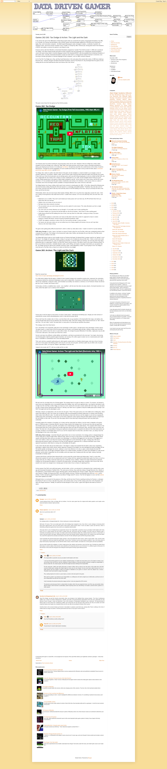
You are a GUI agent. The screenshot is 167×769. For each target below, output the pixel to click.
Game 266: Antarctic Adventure (119, 233)
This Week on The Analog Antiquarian (119, 148)
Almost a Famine (116, 174)
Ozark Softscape (128, 106)
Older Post (101, 660)
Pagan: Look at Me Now (117, 153)
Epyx (123, 94)
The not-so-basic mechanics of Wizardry (53, 669)
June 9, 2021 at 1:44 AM (54, 509)
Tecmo (114, 119)
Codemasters (121, 122)
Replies (43, 552)
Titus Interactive (122, 133)
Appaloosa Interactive (114, 121)
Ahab (45, 555)
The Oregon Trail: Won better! (51, 742)
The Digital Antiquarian (117, 147)
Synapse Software (125, 111)
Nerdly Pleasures (116, 164)
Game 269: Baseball (117, 239)
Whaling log (114, 44)
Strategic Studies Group (115, 111)
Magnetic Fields (117, 128)
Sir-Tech (112, 94)
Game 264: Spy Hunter (117, 229)
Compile (126, 122)
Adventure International (120, 102)
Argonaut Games (123, 121)
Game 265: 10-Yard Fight (118, 231)
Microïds (126, 128)
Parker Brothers (118, 114)
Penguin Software (128, 109)
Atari (111, 93)
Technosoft (116, 133)
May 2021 (115, 219)
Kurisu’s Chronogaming (117, 169)
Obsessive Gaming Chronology (119, 141)
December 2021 (116, 259)
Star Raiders (116, 338)
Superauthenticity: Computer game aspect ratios (55, 725)
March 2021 (115, 215)
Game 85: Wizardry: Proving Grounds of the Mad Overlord (57, 678)
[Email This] (40, 488)
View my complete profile (124, 79)
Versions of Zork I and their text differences (54, 693)
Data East (129, 115)
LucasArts (112, 106)
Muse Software (120, 109)
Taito (111, 102)
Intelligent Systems (119, 127)
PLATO (130, 98)
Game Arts (112, 125)
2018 (112, 203)
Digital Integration (118, 112)
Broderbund (118, 94)
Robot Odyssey (116, 349)
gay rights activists (47, 170)
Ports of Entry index (115, 50)
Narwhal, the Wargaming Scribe (47, 596)
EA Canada (119, 124)
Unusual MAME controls (49, 701)
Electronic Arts (43, 490)
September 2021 (117, 252)
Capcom (116, 108)
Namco (124, 99)
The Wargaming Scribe (117, 180)
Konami (119, 99)
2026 (112, 269)
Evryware (116, 101)
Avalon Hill (129, 102)
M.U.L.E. (115, 347)
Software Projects (127, 114)
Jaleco (111, 114)
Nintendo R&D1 (127, 96)
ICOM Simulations (127, 112)
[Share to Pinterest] (46, 488)
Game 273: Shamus (117, 246)
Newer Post (38, 660)
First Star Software (123, 108)
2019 (112, 205)
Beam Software (127, 104)
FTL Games (124, 105)
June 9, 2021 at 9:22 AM (55, 616)
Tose (118, 119)
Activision (112, 99)
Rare (122, 117)
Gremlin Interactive (120, 125)
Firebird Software (128, 124)
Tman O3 (46, 623)
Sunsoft (115, 118)
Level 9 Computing (127, 127)
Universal (112, 108)
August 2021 (116, 250)
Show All (130, 199)
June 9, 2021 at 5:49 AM (50, 519)
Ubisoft (113, 134)
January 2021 (116, 211)
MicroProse (112, 104)
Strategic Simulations (116, 98)
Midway (121, 101)
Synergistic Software (122, 118)
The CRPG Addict (116, 152)
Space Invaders (117, 336)
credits (96, 473)
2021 (112, 209)
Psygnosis (112, 131)
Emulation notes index (116, 48)
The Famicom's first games (50, 717)
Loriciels (111, 128)
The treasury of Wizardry (48, 710)
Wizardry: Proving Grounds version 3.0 (53, 733)
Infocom (129, 93)
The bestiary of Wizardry (48, 686)
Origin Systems (119, 93)
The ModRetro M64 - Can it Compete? (120, 165)
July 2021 (115, 248)
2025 (112, 267)
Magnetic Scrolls (119, 106)
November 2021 (116, 257)
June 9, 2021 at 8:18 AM (61, 596)
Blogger (90, 757)
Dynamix (115, 124)
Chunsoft (116, 122)
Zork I (114, 340)
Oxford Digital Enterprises (119, 130)
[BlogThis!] (41, 488)
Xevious (115, 345)
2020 (112, 207)
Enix (123, 124)
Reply (41, 505)
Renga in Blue (115, 157)
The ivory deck (114, 46)
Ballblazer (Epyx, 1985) (116, 196)
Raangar (42, 499)
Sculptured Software (122, 131)
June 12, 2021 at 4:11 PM (55, 623)
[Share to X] (43, 488)
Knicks (58, 170)
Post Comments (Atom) (47, 663)
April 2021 (115, 217)
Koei (125, 101)
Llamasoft (112, 117)
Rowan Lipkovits (44, 509)
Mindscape (129, 101)
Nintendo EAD (117, 117)
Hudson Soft (128, 125)
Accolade (119, 104)
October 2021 (116, 254)
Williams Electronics (115, 105)
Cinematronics (123, 115)
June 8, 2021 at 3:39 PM (50, 499)
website (102, 474)
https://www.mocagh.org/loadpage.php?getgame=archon (50, 275)
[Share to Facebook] (45, 488)
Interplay (124, 98)
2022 (112, 261)
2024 (112, 265)
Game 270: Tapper (116, 241)
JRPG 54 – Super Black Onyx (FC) (119, 170)
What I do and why (115, 42)
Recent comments (115, 51)
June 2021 (115, 221)
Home (70, 660)
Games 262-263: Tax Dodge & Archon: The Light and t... (121, 227)
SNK (116, 131)
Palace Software (128, 130)
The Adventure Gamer (117, 187)
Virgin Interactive (118, 134)
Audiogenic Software (114, 115)
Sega (113, 102)
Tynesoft (127, 133)
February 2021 (116, 213)
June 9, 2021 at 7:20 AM (55, 555)
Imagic (130, 105)
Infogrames (112, 127)
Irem (116, 109)
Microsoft (122, 128)
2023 (112, 263)
